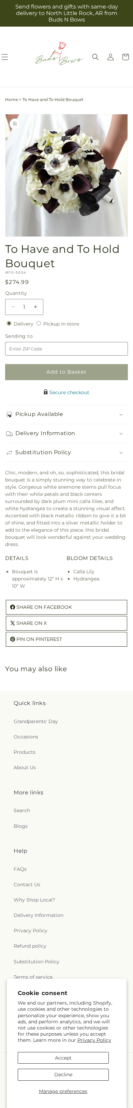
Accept (63, 1058)
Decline (63, 1074)
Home (11, 99)
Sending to (29, 336)
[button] (95, 56)
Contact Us (27, 884)
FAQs (20, 869)
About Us (25, 767)
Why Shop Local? (34, 900)
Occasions (26, 737)
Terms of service (33, 977)
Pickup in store (61, 324)
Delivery (24, 324)
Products (24, 752)
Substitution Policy (36, 962)
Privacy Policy (94, 1040)
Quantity (16, 293)
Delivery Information (38, 915)
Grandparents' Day (36, 721)
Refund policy (30, 946)
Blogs (21, 826)
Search (22, 810)
